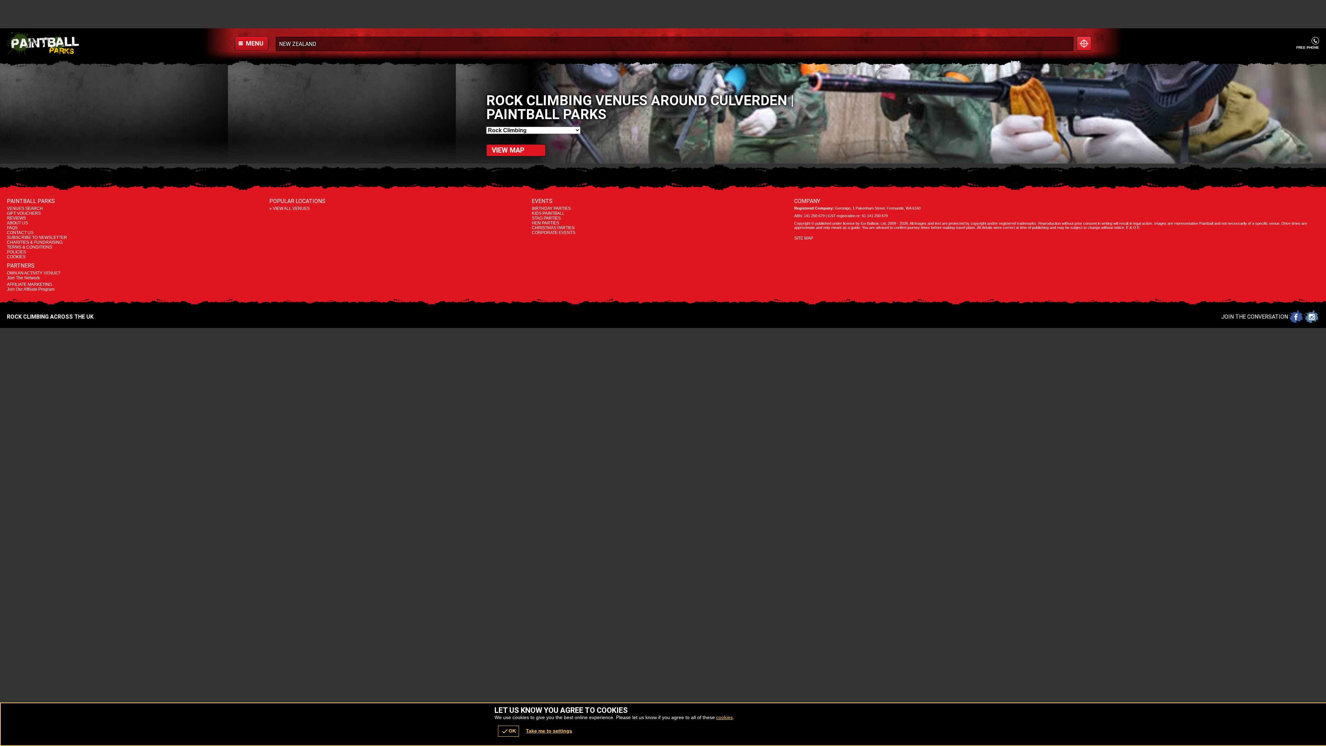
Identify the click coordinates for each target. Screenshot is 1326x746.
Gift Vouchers (24, 213)
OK (508, 731)
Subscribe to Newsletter (37, 237)
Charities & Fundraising (35, 242)
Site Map (803, 238)
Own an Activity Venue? (33, 275)
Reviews (16, 218)
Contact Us (20, 232)
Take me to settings (549, 731)
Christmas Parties (553, 227)
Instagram (1311, 316)
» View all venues (289, 208)
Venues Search (25, 208)
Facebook (1296, 316)
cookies (724, 717)
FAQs (12, 227)
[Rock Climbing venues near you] (1084, 43)
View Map (508, 150)
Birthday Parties (551, 208)
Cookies (16, 256)
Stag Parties (546, 218)
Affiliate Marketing (31, 287)
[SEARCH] (1066, 44)
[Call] (1315, 40)
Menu (253, 43)
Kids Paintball (548, 213)
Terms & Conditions (29, 247)
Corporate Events (553, 232)
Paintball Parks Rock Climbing (104, 44)
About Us (17, 223)
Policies (16, 252)
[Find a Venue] (674, 44)
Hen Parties (545, 223)
